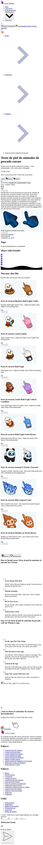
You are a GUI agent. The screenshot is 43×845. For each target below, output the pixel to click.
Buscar (7, 773)
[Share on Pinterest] (21, 259)
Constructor (8, 776)
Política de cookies (11, 811)
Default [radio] (10, 179)
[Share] (2, 189)
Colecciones (8, 8)
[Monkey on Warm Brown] (18, 529)
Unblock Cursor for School (13, 791)
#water (28, 709)
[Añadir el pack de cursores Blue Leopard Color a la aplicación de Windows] (7, 511)
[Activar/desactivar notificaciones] (1, 30)
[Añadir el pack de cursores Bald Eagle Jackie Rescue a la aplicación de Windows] (7, 445)
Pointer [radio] (17, 179)
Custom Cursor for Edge (12, 752)
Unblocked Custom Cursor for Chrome (17, 787)
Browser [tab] (6, 556)
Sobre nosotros (9, 803)
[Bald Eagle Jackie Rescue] (18, 430)
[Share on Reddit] (21, 265)
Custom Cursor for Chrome (13, 750)
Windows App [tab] (16, 556)
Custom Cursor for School (13, 789)
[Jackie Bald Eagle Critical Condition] (18, 395)
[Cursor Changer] (2, 3)
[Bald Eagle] (18, 363)
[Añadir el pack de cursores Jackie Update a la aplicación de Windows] (7, 345)
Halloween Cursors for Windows (15, 763)
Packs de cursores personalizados (15, 783)
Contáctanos (9, 804)
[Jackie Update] (18, 330)
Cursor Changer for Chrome (14, 754)
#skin (32, 709)
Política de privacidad (11, 806)
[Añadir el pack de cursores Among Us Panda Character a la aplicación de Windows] (7, 478)
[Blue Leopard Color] (18, 496)
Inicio (6, 7)
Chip (29, 183)
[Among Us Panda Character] (18, 463)
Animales (11, 234)
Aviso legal (8, 810)
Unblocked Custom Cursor (13, 785)
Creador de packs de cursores (14, 780)
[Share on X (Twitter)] (21, 257)
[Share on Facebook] (21, 255)
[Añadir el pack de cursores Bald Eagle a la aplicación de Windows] (7, 377)
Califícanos (8, 794)
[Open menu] (1, 24)
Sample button (22, 183)
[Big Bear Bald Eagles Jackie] (18, 297)
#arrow (23, 709)
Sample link (12, 183)
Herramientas (9, 12)
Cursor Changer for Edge (13, 756)
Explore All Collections (8, 700)
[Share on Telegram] (21, 263)
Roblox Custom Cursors (12, 759)
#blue (19, 709)
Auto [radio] (3, 179)
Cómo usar (8, 20)
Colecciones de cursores (12, 782)
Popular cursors (10, 775)
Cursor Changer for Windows (14, 757)
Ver (2, 310)
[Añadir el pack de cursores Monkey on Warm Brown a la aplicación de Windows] (7, 544)
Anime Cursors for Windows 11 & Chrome (18, 761)
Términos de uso (10, 808)
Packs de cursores (10, 10)
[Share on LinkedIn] (21, 261)
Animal (35, 207)
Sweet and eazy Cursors (12, 764)
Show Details (6, 829)
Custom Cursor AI (10, 778)
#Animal (15, 709)
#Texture (9, 709)
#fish (35, 709)
